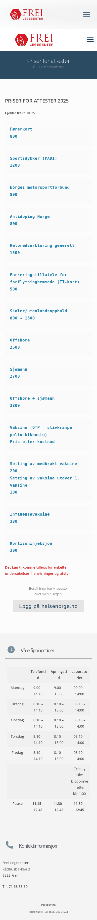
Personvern (48, 905)
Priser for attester (51, 67)
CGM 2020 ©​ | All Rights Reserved (48, 912)
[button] (86, 14)
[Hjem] (34, 67)
